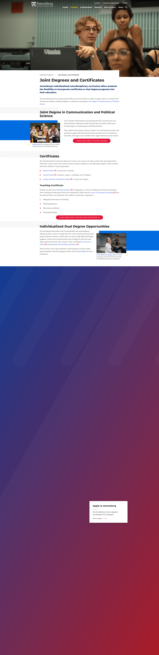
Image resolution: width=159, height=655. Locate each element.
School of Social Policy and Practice (65, 244)
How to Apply (97, 518)
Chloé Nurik (100, 255)
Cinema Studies (48, 175)
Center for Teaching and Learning (102, 192)
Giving (125, 3)
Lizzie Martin (36, 144)
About (120, 7)
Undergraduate (86, 7)
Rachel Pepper (81, 251)
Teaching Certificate (63, 190)
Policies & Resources (111, 3)
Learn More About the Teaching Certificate (78, 217)
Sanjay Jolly (112, 255)
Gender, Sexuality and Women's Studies (56, 179)
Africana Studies (48, 170)
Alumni (97, 3)
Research (98, 7)
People (65, 7)
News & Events (110, 7)
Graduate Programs (46, 75)
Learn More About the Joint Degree (91, 141)
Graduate (74, 7)
